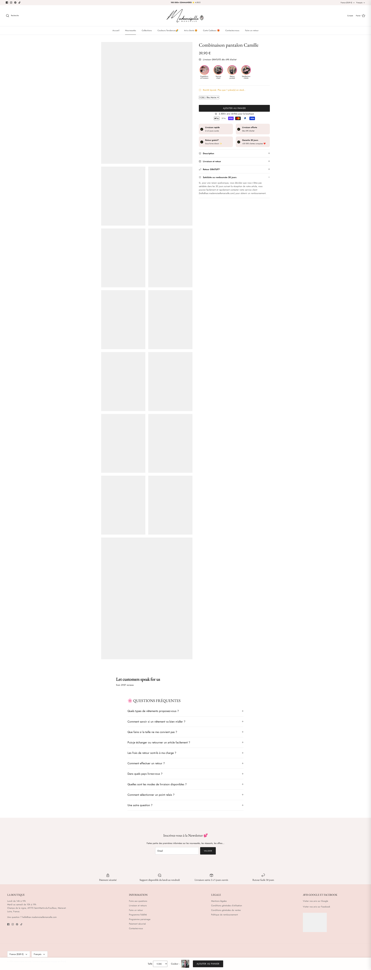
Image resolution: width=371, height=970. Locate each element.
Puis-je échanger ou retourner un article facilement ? (159, 742)
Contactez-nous (232, 30)
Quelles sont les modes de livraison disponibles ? (157, 784)
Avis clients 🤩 (190, 30)
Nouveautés (130, 30)
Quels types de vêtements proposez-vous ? (153, 711)
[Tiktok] (19, 2)
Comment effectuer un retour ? (146, 763)
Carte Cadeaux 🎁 (211, 30)
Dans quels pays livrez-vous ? (145, 774)
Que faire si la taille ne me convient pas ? (152, 732)
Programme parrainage (139, 919)
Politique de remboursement (224, 914)
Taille (150, 963)
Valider (208, 850)
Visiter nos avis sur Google (315, 901)
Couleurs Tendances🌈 (168, 30)
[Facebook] (7, 2)
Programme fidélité (138, 914)
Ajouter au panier (234, 108)
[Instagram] (11, 2)
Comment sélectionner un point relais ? (151, 795)
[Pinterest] (15, 2)
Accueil (115, 30)
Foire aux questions (138, 901)
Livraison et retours (138, 905)
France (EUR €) (346, 2)
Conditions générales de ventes (226, 910)
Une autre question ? (140, 805)
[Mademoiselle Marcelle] (185, 15)
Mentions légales (219, 901)
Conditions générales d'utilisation (226, 905)
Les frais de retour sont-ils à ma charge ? (152, 753)
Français (359, 2)
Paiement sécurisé (137, 923)
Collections (147, 30)
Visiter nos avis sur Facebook (316, 906)
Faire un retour (252, 30)
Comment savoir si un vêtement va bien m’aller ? (156, 721)
